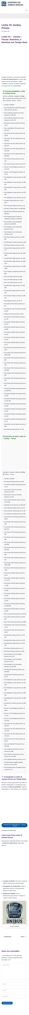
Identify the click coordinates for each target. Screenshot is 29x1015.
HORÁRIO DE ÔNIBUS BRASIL (16, 3)
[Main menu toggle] (14, 16)
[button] (26, 11)
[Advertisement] (14, 60)
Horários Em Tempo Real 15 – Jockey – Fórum (14, 825)
